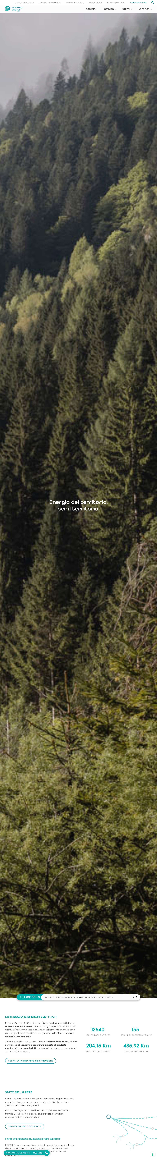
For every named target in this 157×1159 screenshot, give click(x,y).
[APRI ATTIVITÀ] (115, 9)
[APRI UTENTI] (131, 9)
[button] (136, 997)
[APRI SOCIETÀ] (97, 9)
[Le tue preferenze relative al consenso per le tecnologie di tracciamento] (152, 1154)
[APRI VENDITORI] (151, 9)
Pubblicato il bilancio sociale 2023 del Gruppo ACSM (76, 997)
